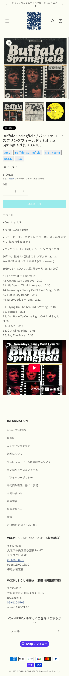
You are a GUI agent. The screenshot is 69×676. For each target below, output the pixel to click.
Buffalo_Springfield (28, 152)
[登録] (58, 631)
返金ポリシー (15, 509)
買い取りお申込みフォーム (22, 469)
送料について (15, 453)
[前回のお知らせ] (6, 4)
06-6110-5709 (15, 602)
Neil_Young (52, 152)
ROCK (8, 159)
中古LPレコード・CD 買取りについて (29, 461)
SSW (19, 159)
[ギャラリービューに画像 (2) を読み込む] (34, 111)
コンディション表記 (18, 445)
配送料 (12, 178)
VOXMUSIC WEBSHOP (28, 671)
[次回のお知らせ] (62, 4)
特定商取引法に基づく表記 (22, 485)
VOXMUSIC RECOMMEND (22, 525)
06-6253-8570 (15, 560)
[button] (7, 21)
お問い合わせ (15, 493)
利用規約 (12, 501)
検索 (9, 517)
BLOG (10, 438)
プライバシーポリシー (20, 477)
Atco (7, 152)
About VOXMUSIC (17, 430)
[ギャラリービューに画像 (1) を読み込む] (13, 111)
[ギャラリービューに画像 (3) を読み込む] (55, 111)
